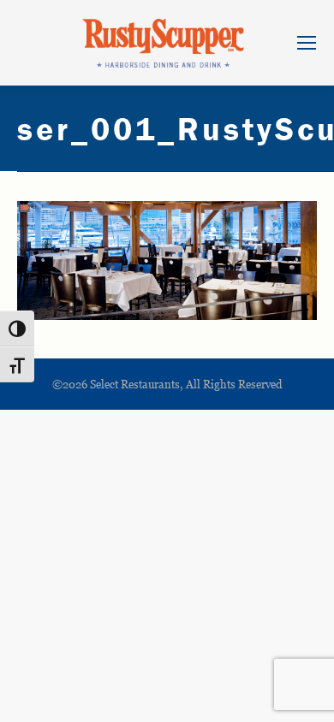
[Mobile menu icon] (306, 43)
